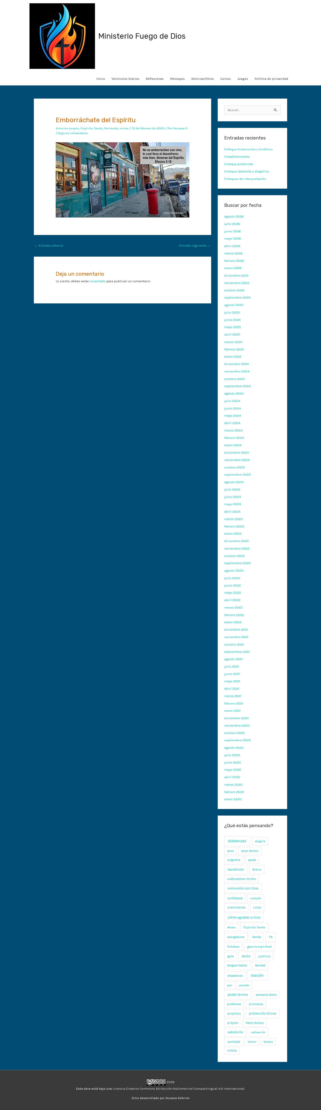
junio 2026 (232, 231)
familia (256, 937)
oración (257, 975)
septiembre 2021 (237, 652)
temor (252, 1041)
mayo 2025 (232, 327)
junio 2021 (232, 674)
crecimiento (236, 907)
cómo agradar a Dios (244, 917)
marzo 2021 (233, 696)
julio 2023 (232, 489)
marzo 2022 (233, 607)
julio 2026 (232, 224)
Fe (271, 937)
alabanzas (237, 841)
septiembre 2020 (237, 740)
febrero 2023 (234, 526)
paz (229, 985)
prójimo (232, 1023)
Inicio (100, 79)
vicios (124, 128)
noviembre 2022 (236, 548)
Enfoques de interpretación (245, 179)
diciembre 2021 (236, 630)
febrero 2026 (234, 261)
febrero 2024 (234, 438)
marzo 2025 (233, 342)
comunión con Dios (243, 888)
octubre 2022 (234, 556)
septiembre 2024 (237, 386)
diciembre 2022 (236, 541)
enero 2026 (233, 268)
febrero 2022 (234, 615)
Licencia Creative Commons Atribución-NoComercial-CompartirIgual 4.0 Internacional (178, 1089)
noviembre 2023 (236, 460)
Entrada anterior (49, 245)
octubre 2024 (234, 379)
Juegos (242, 79)
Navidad (260, 965)
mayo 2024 (232, 416)
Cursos (225, 79)
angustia (233, 860)
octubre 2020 (234, 733)
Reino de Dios (255, 1023)
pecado (244, 985)
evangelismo (236, 937)
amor (230, 851)
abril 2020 (232, 777)
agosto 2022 (233, 570)
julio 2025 (232, 312)
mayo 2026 (232, 238)
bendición (236, 869)
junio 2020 (232, 762)
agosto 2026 (233, 216)
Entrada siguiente (195, 245)
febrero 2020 (234, 792)
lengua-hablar (237, 965)
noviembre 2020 (236, 725)
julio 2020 (232, 755)
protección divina (262, 1013)
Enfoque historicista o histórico (248, 149)
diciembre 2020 (236, 718)
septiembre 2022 (237, 563)
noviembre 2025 (236, 283)
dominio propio (67, 128)
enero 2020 (233, 799)
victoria (232, 1050)
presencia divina (266, 994)
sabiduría (235, 1032)
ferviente (111, 128)
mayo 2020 (232, 770)
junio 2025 (232, 320)
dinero (231, 927)
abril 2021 (231, 689)
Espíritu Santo (92, 128)
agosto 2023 (233, 482)
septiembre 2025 (237, 297)
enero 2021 (232, 711)
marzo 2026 (233, 253)
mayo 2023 (232, 504)
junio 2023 (232, 497)
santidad (233, 1042)
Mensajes (177, 79)
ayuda (252, 859)
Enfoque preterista (238, 164)
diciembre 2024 (236, 364)
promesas (256, 1004)
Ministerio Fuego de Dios (142, 36)
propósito (234, 1013)
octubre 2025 (234, 290)
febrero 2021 (233, 703)
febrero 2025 (234, 349)
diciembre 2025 (236, 275)
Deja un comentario (73, 133)
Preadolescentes (237, 156)
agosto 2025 (233, 305)
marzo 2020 (233, 784)
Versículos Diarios (125, 79)
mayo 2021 (232, 681)
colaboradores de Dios (241, 878)
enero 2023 (233, 534)
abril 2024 (232, 423)
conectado (97, 281)
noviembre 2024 (236, 371)
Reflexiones (155, 79)
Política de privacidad (271, 79)
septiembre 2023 (237, 475)
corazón (255, 898)
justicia (264, 956)
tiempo (268, 1041)
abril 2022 (232, 600)
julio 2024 (232, 401)
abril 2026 (232, 246)
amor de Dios (250, 851)
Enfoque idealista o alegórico (246, 171)
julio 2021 (231, 666)
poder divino (238, 994)
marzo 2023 (233, 519)
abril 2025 (232, 334)
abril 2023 (232, 511)
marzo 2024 (233, 430)
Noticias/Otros (202, 79)
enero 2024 (233, 445)
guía (230, 956)
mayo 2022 (232, 593)
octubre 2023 (234, 467)
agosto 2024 (233, 393)
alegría (260, 841)
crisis (257, 907)
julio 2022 (232, 578)
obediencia (235, 976)
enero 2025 (232, 356)
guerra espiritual (259, 946)
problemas (234, 1004)
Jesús (246, 956)
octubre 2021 (234, 644)
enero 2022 (233, 622)
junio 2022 (232, 585)
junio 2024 (232, 408)
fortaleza (233, 946)
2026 (170, 1082)
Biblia (256, 870)
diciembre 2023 (236, 452)
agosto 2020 (233, 748)
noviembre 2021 (236, 637)
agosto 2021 (233, 659)
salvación (258, 1032)
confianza (235, 898)
